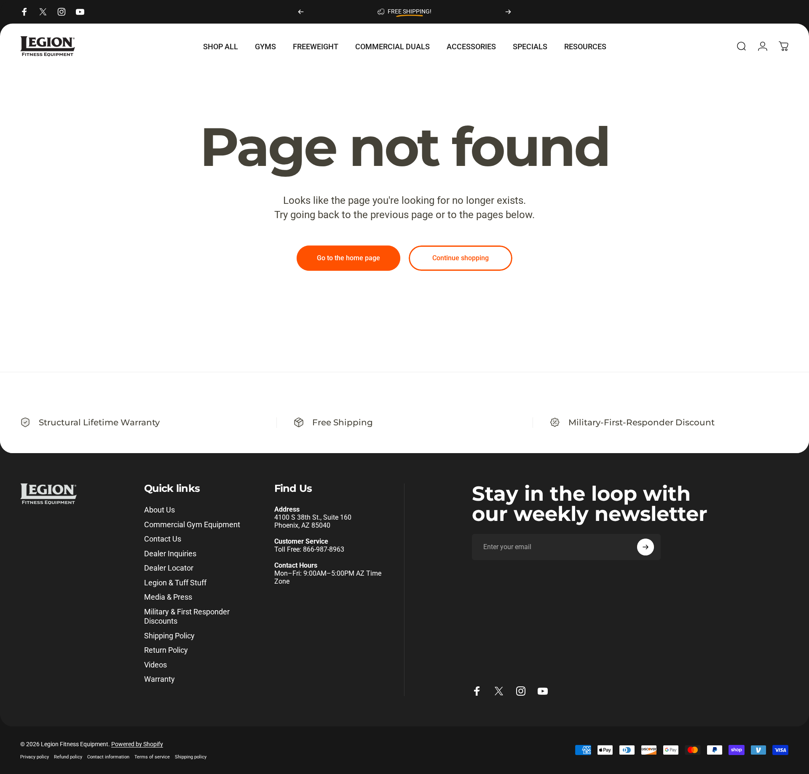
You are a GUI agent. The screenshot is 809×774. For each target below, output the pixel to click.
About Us (159, 509)
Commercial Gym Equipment (192, 524)
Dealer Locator (168, 567)
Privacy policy (34, 757)
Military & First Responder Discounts (187, 616)
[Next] (508, 12)
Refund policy (68, 757)
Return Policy (166, 650)
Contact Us (162, 538)
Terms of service (152, 757)
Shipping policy (190, 757)
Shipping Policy (169, 635)
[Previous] (301, 12)
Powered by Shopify (137, 744)
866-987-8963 (323, 549)
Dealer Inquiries (170, 553)
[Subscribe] (645, 547)
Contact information (108, 757)
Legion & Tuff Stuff (175, 582)
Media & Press (168, 597)
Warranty (159, 679)
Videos (155, 664)
